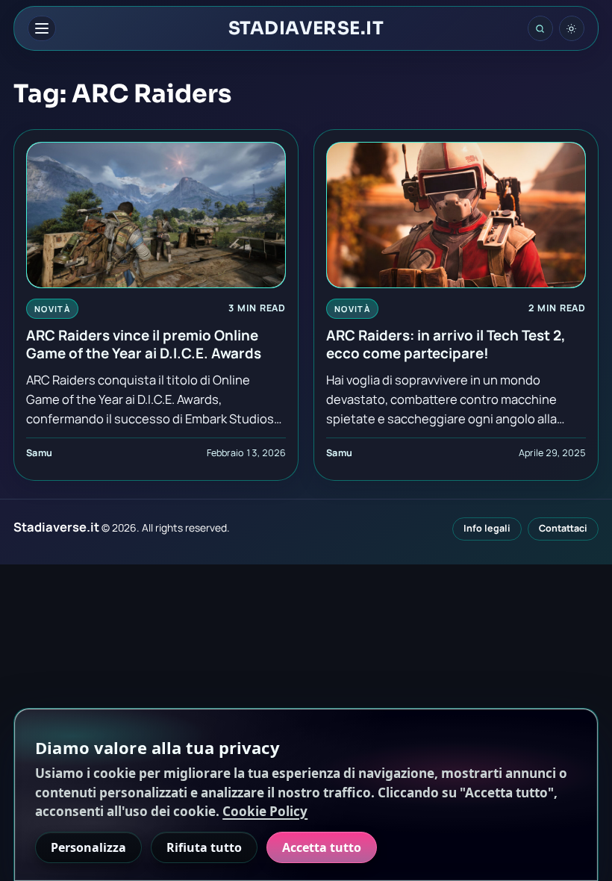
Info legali (486, 528)
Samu (39, 452)
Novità (52, 308)
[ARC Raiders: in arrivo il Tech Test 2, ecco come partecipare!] (456, 215)
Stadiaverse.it (306, 28)
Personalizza (88, 847)
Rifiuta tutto (204, 847)
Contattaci (563, 528)
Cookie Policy (264, 811)
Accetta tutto (321, 847)
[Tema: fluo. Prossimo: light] (571, 28)
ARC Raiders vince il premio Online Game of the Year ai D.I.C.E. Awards (143, 344)
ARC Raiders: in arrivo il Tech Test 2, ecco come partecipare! (446, 344)
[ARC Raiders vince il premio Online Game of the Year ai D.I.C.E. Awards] (156, 215)
